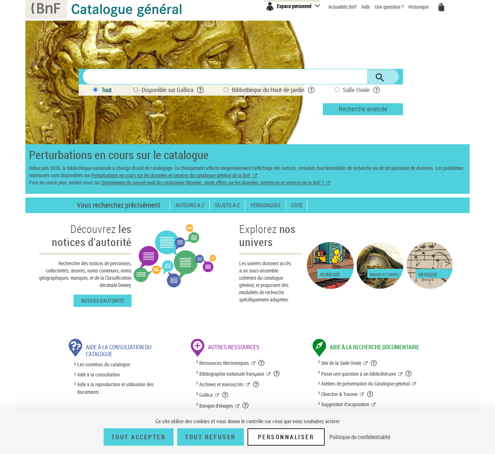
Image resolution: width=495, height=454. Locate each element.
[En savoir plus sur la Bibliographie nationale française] (277, 373)
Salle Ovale (356, 90)
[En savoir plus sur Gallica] (225, 395)
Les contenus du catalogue (103, 364)
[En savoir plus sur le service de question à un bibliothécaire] (408, 373)
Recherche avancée (363, 108)
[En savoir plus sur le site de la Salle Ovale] (374, 363)
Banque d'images (216, 405)
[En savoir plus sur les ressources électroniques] (261, 363)
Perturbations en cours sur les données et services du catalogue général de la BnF (171, 175)
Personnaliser (286, 437)
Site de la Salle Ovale (341, 362)
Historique (419, 6)
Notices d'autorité (102, 300)
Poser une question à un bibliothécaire (358, 373)
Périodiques (265, 205)
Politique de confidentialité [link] (359, 437)
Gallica (206, 394)
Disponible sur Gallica (168, 90)
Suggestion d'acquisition (345, 404)
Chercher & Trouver (339, 394)
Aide (366, 6)
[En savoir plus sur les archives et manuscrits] (256, 384)
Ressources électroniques (224, 362)
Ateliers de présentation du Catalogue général (365, 383)
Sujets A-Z (227, 205)
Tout (106, 90)
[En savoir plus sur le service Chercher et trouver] (370, 394)
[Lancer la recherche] (379, 77)
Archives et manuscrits (221, 384)
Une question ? (390, 6)
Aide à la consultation (98, 374)
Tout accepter (139, 437)
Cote (297, 205)
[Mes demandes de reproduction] (441, 7)
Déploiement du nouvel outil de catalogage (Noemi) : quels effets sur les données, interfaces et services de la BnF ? (212, 182)
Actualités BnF (343, 6)
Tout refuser (210, 437)
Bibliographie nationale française (231, 373)
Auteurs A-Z (189, 205)
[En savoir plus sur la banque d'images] (245, 405)
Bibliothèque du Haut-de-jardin (268, 90)
